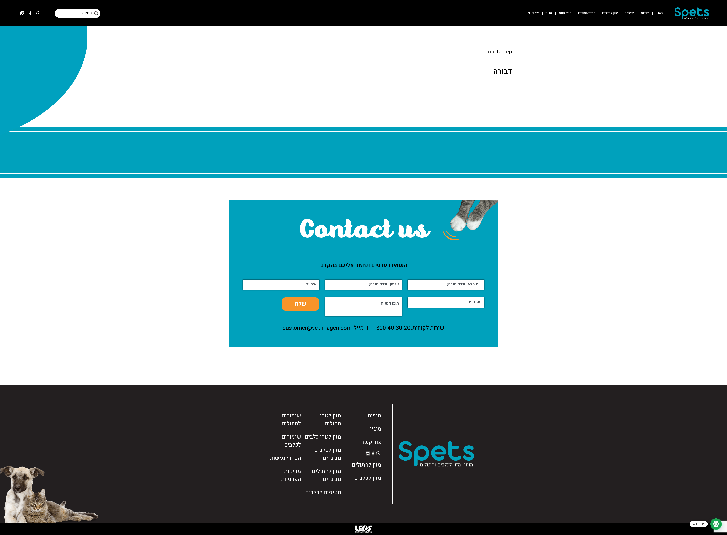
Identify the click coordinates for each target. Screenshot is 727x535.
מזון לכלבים (610, 13)
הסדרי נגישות (285, 458)
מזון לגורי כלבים (323, 437)
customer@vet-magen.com (317, 328)
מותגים (629, 13)
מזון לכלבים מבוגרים (327, 454)
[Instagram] (22, 13)
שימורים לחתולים (291, 420)
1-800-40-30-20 (390, 328)
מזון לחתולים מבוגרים (326, 475)
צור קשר (533, 13)
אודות (645, 13)
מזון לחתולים (587, 13)
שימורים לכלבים (291, 441)
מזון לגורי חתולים (330, 420)
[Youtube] (38, 13)
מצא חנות (565, 13)
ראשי (659, 13)
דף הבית (505, 51)
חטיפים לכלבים (323, 492)
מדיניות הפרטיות (291, 475)
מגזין (548, 13)
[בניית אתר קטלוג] (363, 529)
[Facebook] (30, 13)
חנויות (374, 416)
